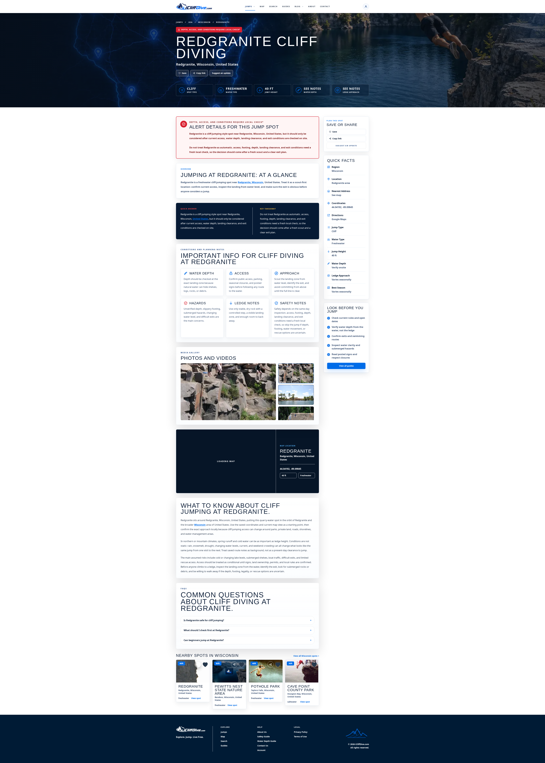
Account (261, 750)
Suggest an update (221, 73)
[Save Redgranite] (205, 664)
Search (273, 6)
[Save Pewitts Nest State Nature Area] (241, 664)
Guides (286, 6)
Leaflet (253, 492)
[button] (245, 434)
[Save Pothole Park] (278, 664)
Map (262, 6)
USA (190, 22)
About (312, 6)
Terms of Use (300, 736)
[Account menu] (366, 6)
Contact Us (262, 745)
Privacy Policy (300, 732)
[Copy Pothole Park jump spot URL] (270, 664)
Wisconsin (204, 22)
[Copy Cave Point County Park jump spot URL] (307, 664)
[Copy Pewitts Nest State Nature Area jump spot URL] (234, 664)
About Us (262, 732)
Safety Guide (263, 736)
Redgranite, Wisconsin (250, 182)
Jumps (179, 22)
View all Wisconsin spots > (306, 656)
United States (200, 218)
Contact (325, 6)
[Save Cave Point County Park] (314, 664)
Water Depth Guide (266, 741)
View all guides (346, 365)
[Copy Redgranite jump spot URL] (198, 664)
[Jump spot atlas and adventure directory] (194, 6)
